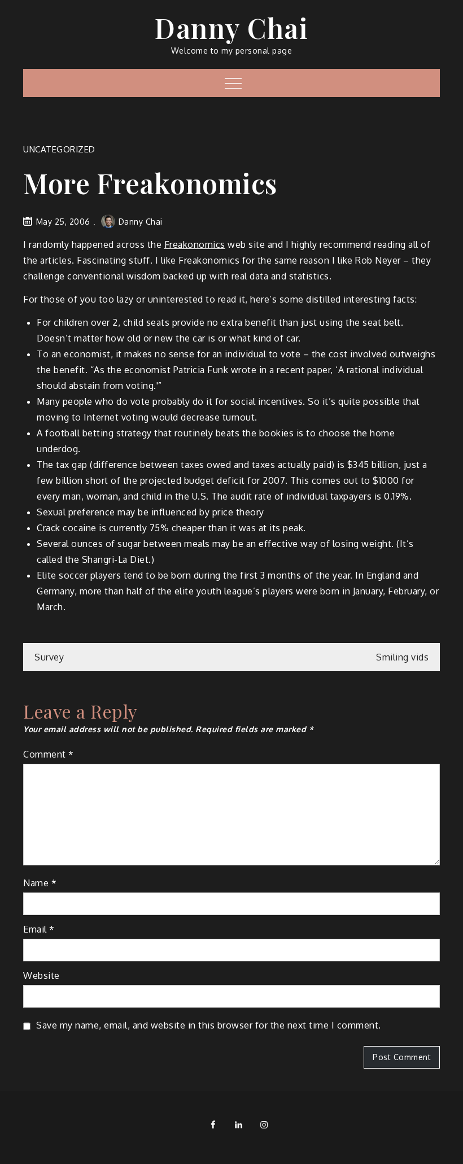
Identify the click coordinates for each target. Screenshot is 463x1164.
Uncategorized (59, 149)
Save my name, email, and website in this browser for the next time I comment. (208, 1025)
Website (41, 975)
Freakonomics (194, 244)
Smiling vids (402, 657)
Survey (49, 657)
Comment (48, 754)
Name (39, 883)
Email (39, 929)
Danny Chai (231, 28)
